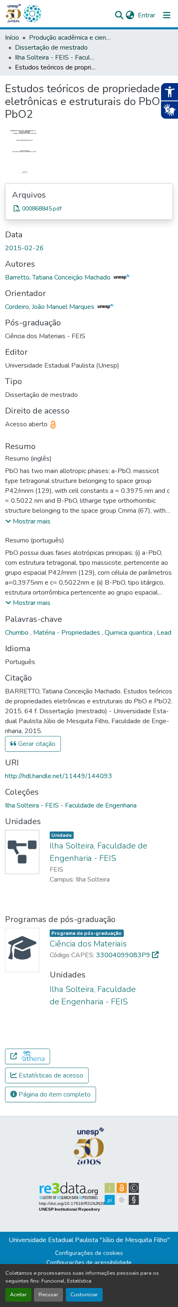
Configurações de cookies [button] (89, 1253)
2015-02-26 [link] (24, 248)
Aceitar (18, 1294)
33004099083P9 (124, 955)
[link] (89, 208)
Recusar (48, 1294)
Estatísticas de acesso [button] (50, 1075)
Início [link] (12, 37)
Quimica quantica (129, 632)
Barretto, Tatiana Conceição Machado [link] (58, 277)
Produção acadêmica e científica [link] (70, 37)
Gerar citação (36, 743)
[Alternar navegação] (167, 15)
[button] (32, 13)
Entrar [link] (146, 15)
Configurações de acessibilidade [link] (89, 1262)
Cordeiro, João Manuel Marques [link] (50, 306)
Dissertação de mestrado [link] (51, 47)
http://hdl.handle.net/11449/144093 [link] (58, 776)
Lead (164, 632)
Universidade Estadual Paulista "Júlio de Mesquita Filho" (89, 1240)
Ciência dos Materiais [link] (88, 943)
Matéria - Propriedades (67, 632)
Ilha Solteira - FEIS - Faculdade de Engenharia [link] (56, 57)
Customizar (84, 1294)
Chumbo (17, 632)
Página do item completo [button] (54, 1094)
